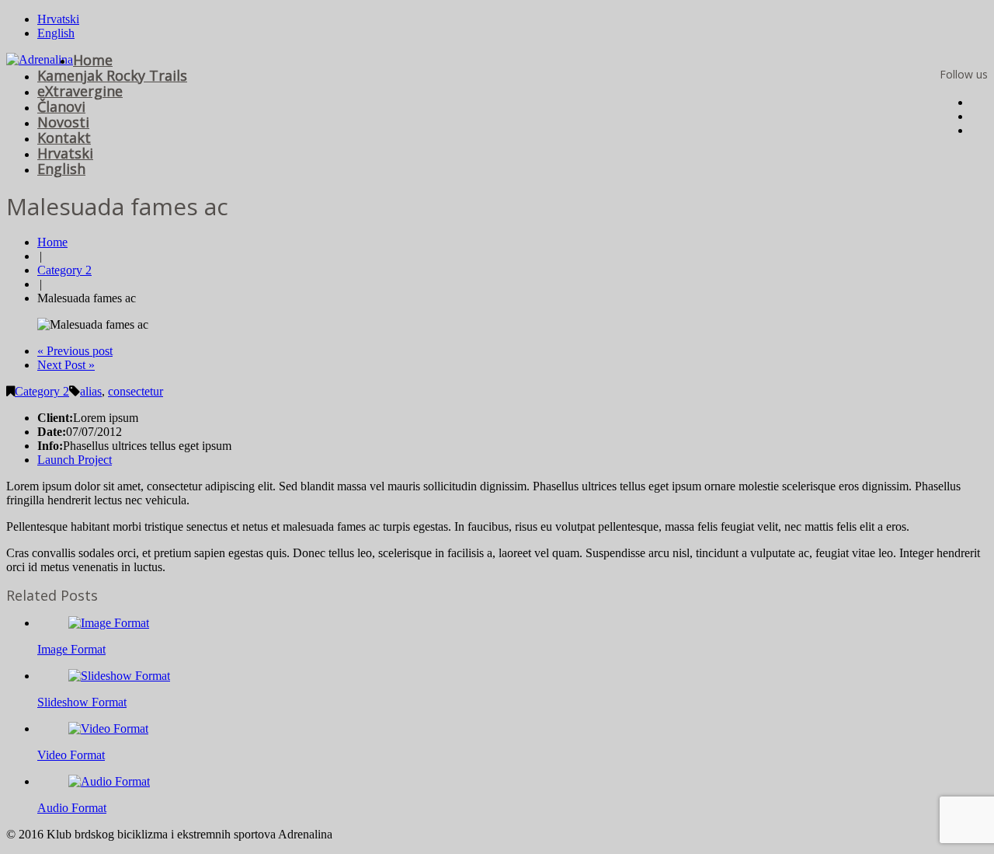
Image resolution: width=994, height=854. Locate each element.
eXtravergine (80, 91)
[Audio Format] (109, 781)
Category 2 (64, 270)
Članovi (61, 106)
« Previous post (75, 350)
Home (93, 60)
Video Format (71, 755)
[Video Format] (108, 728)
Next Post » (66, 364)
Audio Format (71, 807)
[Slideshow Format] (119, 675)
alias (91, 391)
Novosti (63, 122)
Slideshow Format (82, 702)
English (56, 33)
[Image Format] (108, 622)
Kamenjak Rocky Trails (112, 75)
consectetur (135, 391)
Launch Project (74, 459)
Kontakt (64, 137)
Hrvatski (58, 19)
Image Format (71, 649)
